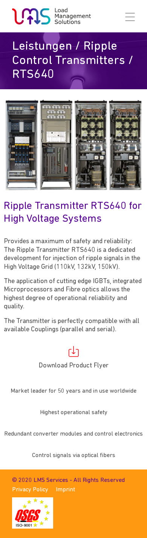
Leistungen (42, 46)
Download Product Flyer (73, 366)
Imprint (65, 490)
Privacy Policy (30, 490)
